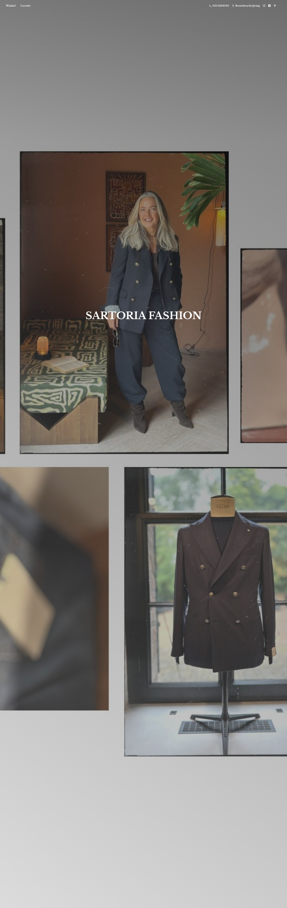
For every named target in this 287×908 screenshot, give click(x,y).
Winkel (11, 5)
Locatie (25, 5)
